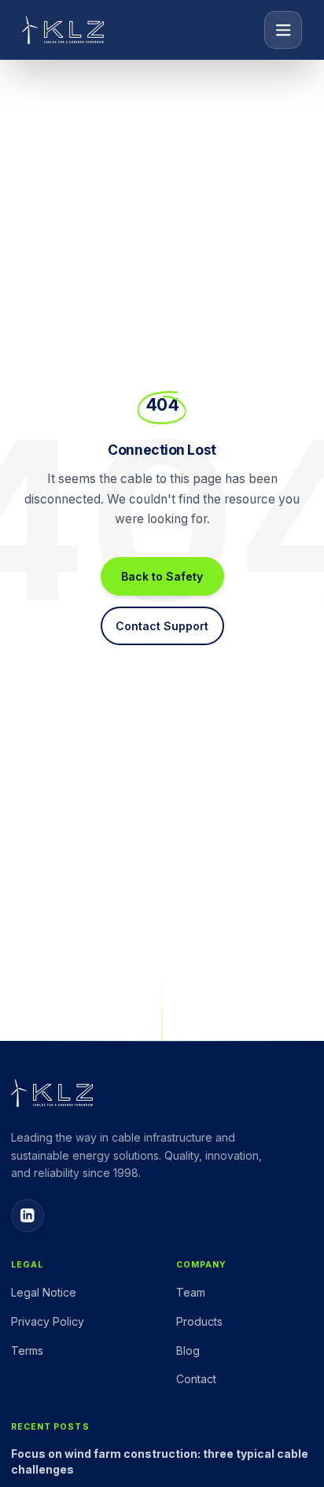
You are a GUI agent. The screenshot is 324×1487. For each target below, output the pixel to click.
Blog (188, 1350)
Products (199, 1321)
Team (190, 1292)
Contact (196, 1379)
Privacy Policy (47, 1321)
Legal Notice (43, 1292)
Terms (27, 1350)
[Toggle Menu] (283, 30)
